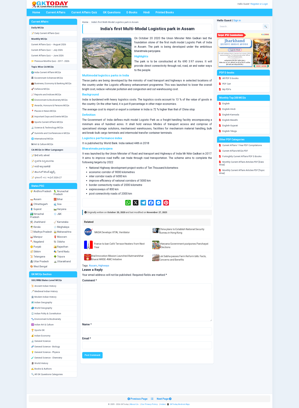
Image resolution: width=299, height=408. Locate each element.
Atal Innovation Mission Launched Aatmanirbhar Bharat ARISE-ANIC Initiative (117, 258)
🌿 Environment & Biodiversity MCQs (49, 100)
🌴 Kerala (35, 227)
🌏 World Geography (41, 308)
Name (87, 324)
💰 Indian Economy (40, 335)
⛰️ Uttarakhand (62, 261)
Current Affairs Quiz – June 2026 (47, 55)
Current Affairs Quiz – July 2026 (47, 50)
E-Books (131, 12)
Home (36, 12)
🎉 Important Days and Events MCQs (49, 116)
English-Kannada (230, 114)
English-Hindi (228, 109)
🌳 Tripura (59, 256)
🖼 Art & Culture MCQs (42, 144)
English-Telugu (229, 131)
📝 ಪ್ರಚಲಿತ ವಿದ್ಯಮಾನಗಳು (42, 161)
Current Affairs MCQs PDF (235, 151)
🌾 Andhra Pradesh (40, 191)
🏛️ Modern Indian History (43, 297)
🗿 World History (39, 363)
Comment (89, 280)
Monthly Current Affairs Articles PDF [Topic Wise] (242, 171)
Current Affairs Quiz (84, 12)
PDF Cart (226, 83)
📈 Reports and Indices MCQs (46, 94)
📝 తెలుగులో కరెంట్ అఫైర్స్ (43, 172)
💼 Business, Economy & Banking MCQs (51, 83)
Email (86, 338)
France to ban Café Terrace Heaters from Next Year (119, 245)
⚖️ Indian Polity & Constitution (46, 313)
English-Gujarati (230, 125)
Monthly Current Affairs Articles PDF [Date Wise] (241, 163)
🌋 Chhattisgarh (39, 204)
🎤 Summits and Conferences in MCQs (50, 133)
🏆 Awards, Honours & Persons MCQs (50, 105)
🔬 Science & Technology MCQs (47, 127)
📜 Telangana (37, 256)
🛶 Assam (35, 199)
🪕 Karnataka (61, 222)
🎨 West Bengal (38, 266)
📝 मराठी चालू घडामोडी (40, 166)
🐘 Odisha (59, 241)
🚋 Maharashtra (62, 231)
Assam (93, 265)
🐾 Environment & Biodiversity (46, 319)
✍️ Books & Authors (41, 368)
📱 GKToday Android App (178, 404)
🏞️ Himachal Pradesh (37, 215)
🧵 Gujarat (36, 209)
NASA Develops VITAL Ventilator (112, 232)
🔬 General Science (41, 341)
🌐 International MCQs (42, 138)
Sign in (237, 20)
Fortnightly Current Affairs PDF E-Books (241, 156)
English (226, 103)
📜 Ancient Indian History (43, 286)
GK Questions (112, 12)
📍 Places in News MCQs (43, 111)
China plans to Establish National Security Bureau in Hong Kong (182, 231)
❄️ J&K (57, 214)
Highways (103, 265)
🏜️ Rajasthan (61, 246)
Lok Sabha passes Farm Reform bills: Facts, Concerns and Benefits (182, 258)
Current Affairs (55, 12)
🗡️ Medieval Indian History (44, 291)
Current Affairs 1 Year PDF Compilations (242, 145)
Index (162, 404)
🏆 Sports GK (38, 330)
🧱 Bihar (58, 199)
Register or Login (259, 4)
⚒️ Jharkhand (37, 222)
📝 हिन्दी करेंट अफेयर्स (40, 155)
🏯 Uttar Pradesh (39, 261)
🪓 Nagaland (37, 241)
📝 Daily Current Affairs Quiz (45, 33)
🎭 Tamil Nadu (61, 251)
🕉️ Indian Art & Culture (42, 324)
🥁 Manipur (36, 236)
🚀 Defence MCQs (40, 89)
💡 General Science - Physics (45, 352)
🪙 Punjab (35, 246)
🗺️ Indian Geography (41, 302)
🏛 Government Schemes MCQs (47, 78)
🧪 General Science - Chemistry (46, 357)
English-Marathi (230, 120)
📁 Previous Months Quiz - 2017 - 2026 (50, 61)
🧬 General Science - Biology (45, 346)
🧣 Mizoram (60, 236)
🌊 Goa (57, 204)
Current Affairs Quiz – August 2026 (48, 44)
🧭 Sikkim (35, 251)
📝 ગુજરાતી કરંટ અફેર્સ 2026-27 (46, 177)
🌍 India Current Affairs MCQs (46, 72)
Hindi (146, 12)
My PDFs (226, 89)
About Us (134, 404)
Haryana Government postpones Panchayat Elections (184, 245)
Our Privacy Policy (149, 404)
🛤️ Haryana (60, 209)
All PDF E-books (230, 78)
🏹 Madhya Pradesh (41, 231)
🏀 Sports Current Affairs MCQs (47, 122)
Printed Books (165, 12)
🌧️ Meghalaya (61, 227)
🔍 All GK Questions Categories (47, 374)
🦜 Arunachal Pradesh (61, 193)
